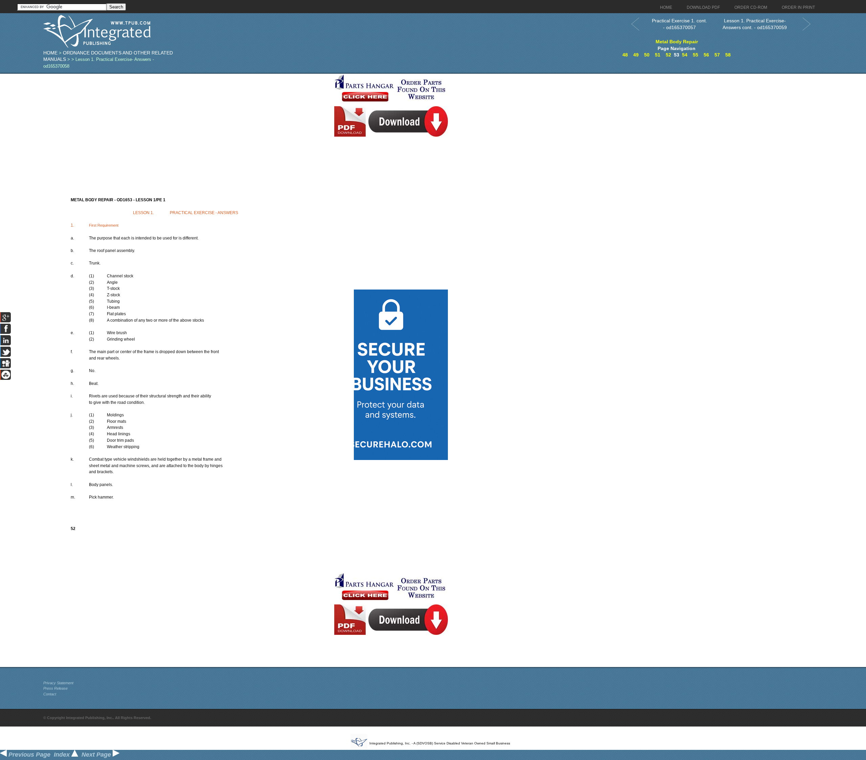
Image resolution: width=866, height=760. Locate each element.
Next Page (97, 754)
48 (625, 54)
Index (62, 754)
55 (695, 54)
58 (728, 54)
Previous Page (28, 754)
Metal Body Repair (677, 41)
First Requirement (103, 225)
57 (717, 54)
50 (647, 54)
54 (684, 54)
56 (706, 54)
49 (636, 54)
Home (50, 52)
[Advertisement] (187, 121)
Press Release (55, 688)
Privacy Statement (58, 683)
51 (657, 54)
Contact (49, 694)
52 (668, 54)
